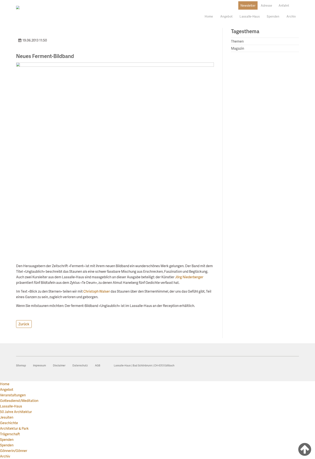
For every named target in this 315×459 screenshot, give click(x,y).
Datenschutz (80, 365)
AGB (97, 365)
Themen (237, 41)
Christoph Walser (96, 291)
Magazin (237, 48)
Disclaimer (59, 365)
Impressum (39, 365)
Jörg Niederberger (189, 276)
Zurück (23, 323)
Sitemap (21, 365)
